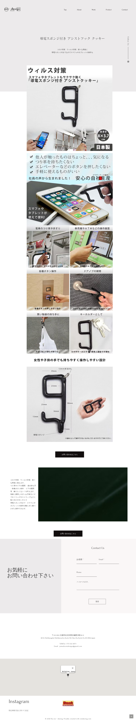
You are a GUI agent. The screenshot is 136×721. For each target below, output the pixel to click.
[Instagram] (128, 62)
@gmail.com (77, 646)
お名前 (79, 559)
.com (89, 719)
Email (101, 559)
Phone (78, 572)
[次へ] (131, 716)
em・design (12, 9)
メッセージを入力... (83, 582)
